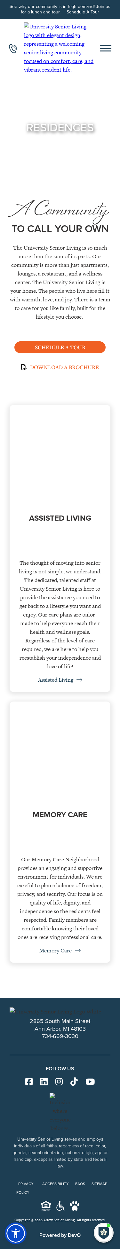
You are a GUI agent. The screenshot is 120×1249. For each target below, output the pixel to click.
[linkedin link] (44, 1082)
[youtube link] (90, 1082)
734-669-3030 (60, 1036)
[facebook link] (29, 1082)
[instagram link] (59, 1082)
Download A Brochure (64, 367)
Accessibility (55, 1184)
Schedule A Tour (83, 12)
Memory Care (56, 950)
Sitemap (99, 1184)
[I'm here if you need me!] (104, 1233)
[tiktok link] (74, 1082)
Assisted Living (56, 680)
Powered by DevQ (60, 1235)
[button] (15, 1233)
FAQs (80, 1184)
